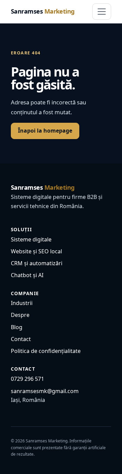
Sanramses (43, 11)
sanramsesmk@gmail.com (45, 391)
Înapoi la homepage (45, 130)
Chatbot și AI (27, 275)
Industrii (22, 303)
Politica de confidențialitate (46, 351)
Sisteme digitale (31, 239)
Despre (20, 315)
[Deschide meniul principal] (101, 11)
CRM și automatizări (36, 263)
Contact (21, 339)
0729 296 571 (27, 379)
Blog (16, 327)
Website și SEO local (36, 251)
